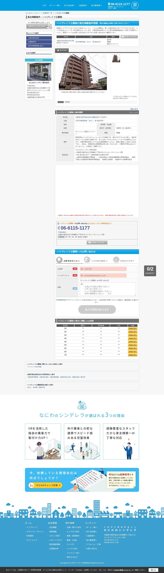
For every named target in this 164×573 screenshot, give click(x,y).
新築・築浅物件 (73, 535)
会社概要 (53, 527)
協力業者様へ (96, 5)
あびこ (89, 42)
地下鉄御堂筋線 (81, 42)
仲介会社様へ (69, 5)
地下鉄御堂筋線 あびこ (36, 46)
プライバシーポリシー (74, 300)
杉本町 (35, 387)
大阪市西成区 (54, 377)
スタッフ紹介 (54, 535)
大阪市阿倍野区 (32, 377)
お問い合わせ (91, 548)
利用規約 (60, 300)
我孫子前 (42, 387)
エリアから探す (73, 531)
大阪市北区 (76, 377)
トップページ (31, 527)
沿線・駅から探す (74, 527)
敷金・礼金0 (72, 540)
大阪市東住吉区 (66, 41)
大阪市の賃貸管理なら (121, 529)
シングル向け (72, 548)
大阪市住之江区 (65, 377)
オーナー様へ (55, 5)
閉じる (153, 570)
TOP (44, 5)
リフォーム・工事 (93, 544)
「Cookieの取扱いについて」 (122, 570)
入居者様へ (83, 5)
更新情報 (53, 531)
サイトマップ (31, 540)
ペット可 (70, 544)
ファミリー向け (73, 553)
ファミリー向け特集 (34, 367)
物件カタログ (72, 557)
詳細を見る (133, 328)
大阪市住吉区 (44, 377)
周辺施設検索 (54, 544)
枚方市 (83, 377)
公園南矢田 (95, 117)
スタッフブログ (55, 540)
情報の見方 (134, 109)
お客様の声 (53, 548)
